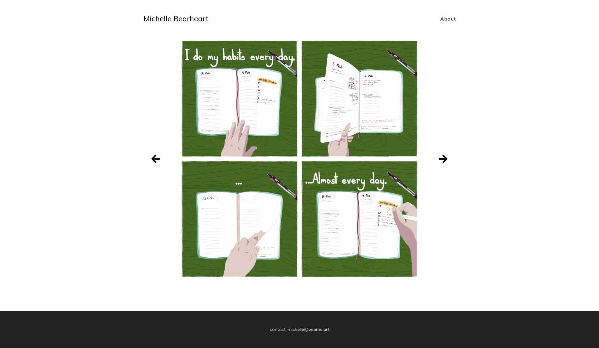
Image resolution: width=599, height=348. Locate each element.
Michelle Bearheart (176, 18)
